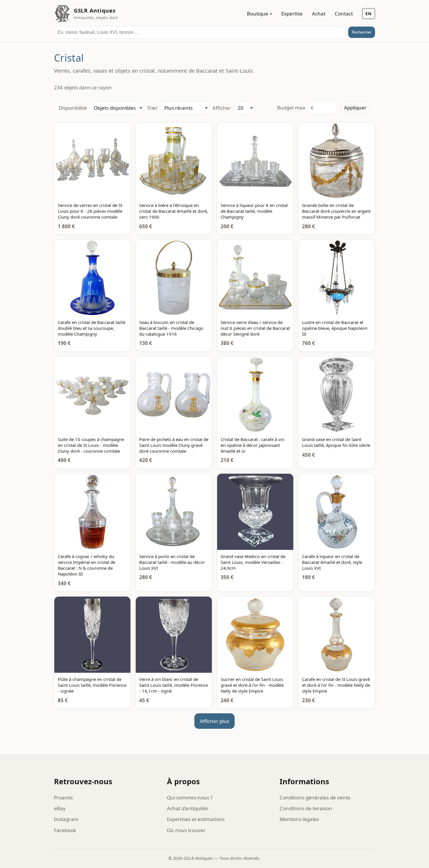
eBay (60, 808)
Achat (318, 13)
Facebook (65, 830)
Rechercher (361, 32)
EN (368, 13)
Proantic (63, 797)
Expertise (292, 13)
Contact (344, 13)
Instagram (66, 819)
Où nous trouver (186, 830)
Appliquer (355, 107)
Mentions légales (299, 819)
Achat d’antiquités (187, 808)
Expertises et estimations (196, 819)
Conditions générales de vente (315, 797)
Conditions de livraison (306, 808)
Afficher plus (214, 721)
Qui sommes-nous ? (189, 797)
